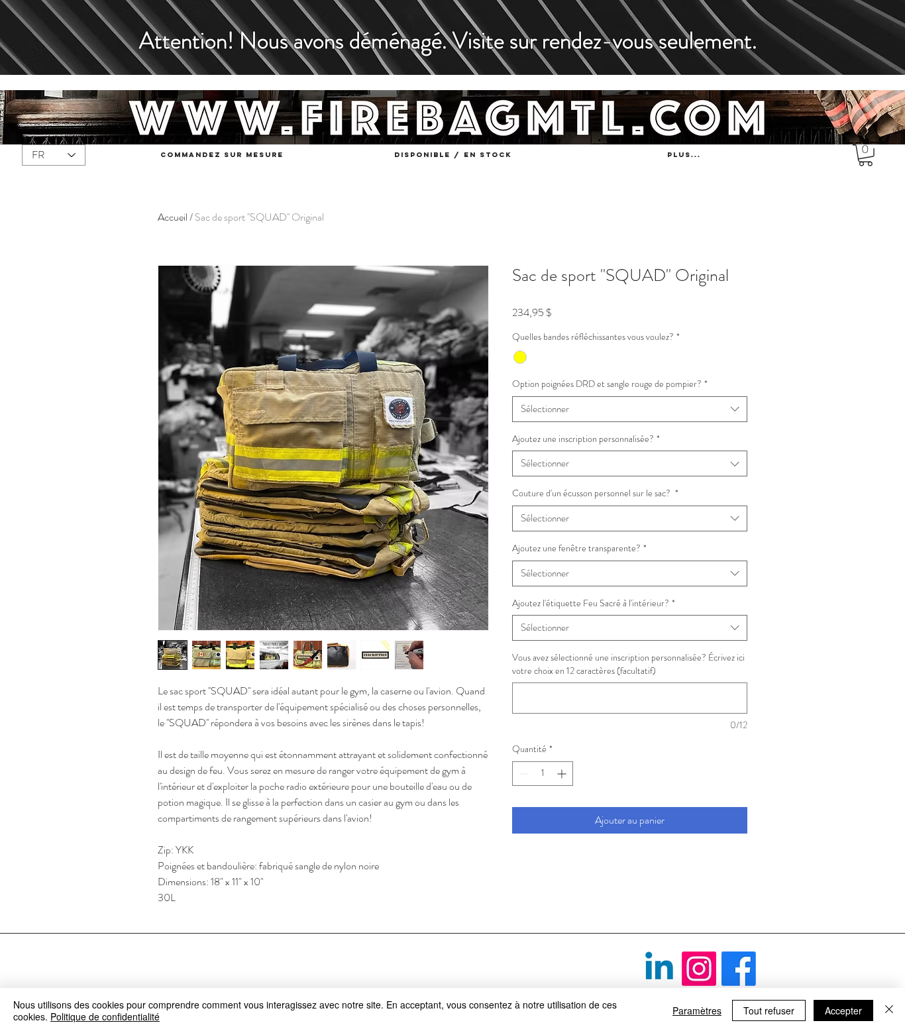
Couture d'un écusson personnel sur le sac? (595, 493)
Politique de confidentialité (105, 1016)
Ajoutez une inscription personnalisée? (586, 439)
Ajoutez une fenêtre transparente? (579, 548)
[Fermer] (889, 1010)
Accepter (843, 1010)
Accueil (172, 217)
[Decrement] (522, 773)
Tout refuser (768, 1010)
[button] (865, 155)
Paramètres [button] (696, 1010)
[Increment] (563, 773)
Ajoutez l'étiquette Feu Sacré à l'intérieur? (593, 603)
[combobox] (629, 409)
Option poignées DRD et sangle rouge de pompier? (610, 384)
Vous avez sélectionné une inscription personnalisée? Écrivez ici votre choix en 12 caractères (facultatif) (628, 664)
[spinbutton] (543, 773)
